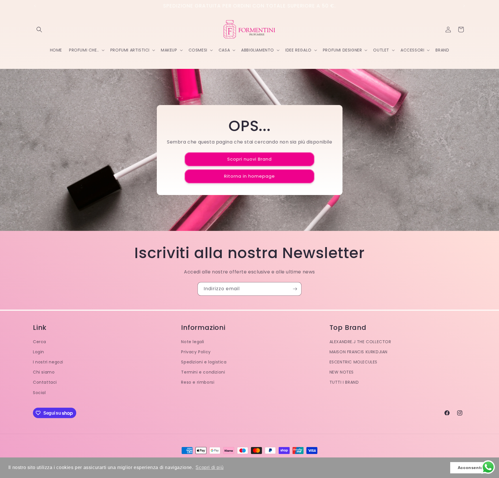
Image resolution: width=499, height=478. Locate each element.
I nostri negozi (48, 362)
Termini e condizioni (203, 372)
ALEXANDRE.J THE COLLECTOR (360, 342)
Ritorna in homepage (249, 176)
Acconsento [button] (470, 467)
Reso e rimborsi (197, 382)
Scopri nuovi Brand (249, 159)
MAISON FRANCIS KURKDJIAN (358, 352)
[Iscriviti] (294, 289)
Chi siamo (44, 372)
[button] (39, 29)
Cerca (39, 342)
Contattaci (45, 382)
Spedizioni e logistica (203, 362)
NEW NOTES (341, 372)
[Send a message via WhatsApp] (488, 467)
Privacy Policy (196, 352)
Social (39, 393)
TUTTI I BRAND (344, 382)
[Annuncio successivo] (464, 5)
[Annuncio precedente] (35, 5)
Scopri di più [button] (209, 467)
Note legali (192, 342)
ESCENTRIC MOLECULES (353, 362)
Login (38, 352)
